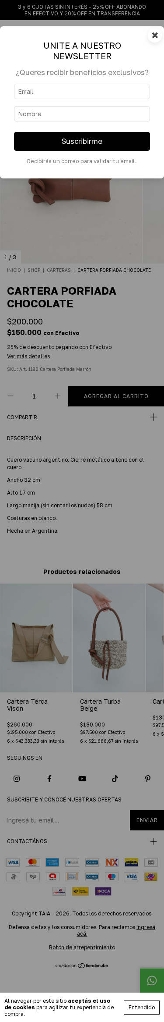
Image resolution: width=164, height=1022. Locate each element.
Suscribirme (82, 141)
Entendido (142, 1007)
